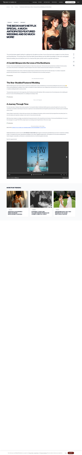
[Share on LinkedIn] (74, 65)
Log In (78, 2)
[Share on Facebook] (74, 58)
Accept (71, 452)
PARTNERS (35, 2)
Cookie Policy (36, 452)
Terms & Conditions (43, 452)
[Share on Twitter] (74, 61)
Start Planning (70, 2)
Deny (66, 452)
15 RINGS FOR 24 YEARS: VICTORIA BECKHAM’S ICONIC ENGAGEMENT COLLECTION (29, 127)
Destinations (47, 2)
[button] (38, 75)
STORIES (40, 2)
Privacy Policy (31, 452)
